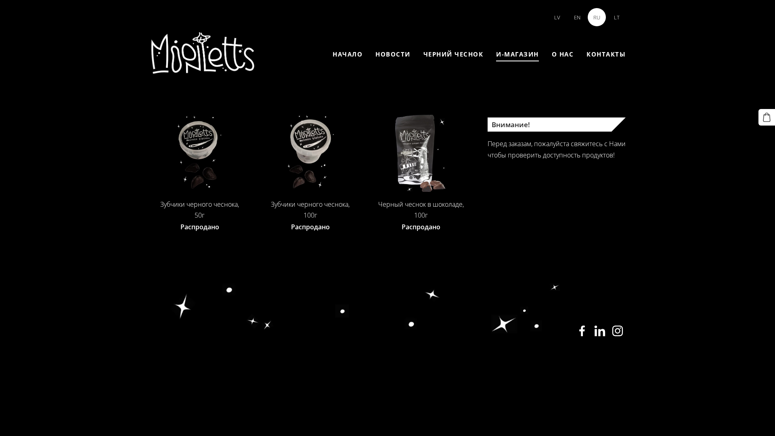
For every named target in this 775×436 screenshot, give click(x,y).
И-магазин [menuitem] (517, 54)
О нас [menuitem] (563, 54)
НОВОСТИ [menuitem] (393, 54)
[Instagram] (618, 331)
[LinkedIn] (600, 331)
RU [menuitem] (596, 17)
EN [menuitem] (577, 17)
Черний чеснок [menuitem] (453, 54)
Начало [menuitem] (347, 54)
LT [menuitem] (617, 17)
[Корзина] (766, 117)
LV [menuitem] (557, 17)
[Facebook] (582, 331)
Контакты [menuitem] (606, 54)
